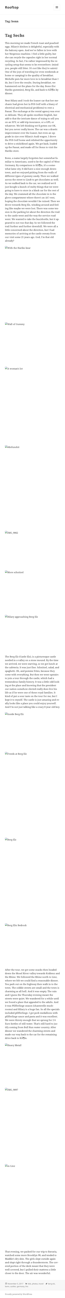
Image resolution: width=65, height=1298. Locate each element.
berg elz (51, 1283)
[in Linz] (32, 1205)
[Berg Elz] (32, 879)
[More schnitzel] (32, 590)
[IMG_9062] (32, 549)
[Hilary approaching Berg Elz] (32, 633)
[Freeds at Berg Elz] (32, 793)
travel (41, 1283)
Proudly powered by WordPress (18, 1294)
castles (13, 1286)
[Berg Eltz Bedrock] (32, 943)
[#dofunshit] (32, 486)
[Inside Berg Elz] (32, 730)
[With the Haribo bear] (32, 282)
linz (26, 1286)
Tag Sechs (14, 35)
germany (20, 1286)
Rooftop (12, 7)
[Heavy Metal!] (32, 1063)
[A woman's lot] (32, 404)
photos (35, 1283)
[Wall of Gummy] (32, 342)
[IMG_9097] (32, 1124)
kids (29, 1283)
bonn (7, 1286)
